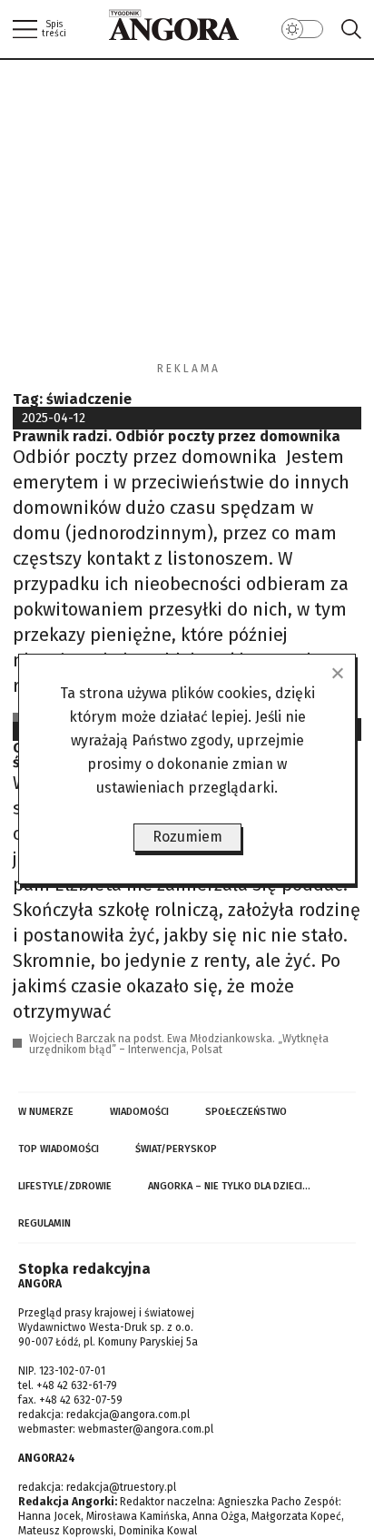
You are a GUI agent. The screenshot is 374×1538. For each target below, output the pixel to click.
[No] (337, 673)
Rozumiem (187, 836)
